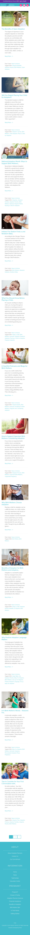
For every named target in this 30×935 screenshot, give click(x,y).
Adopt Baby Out (16, 676)
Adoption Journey (16, 131)
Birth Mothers (17, 67)
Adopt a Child (15, 334)
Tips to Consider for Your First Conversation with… (13, 783)
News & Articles (16, 63)
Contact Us (15, 856)
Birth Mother (15, 539)
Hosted (10, 927)
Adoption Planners (7, 6)
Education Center (15, 881)
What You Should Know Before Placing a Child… (13, 299)
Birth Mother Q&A (15, 907)
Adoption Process (16, 472)
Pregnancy (7, 754)
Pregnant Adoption (10, 340)
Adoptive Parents (9, 67)
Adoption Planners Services (15, 898)
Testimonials (15, 878)
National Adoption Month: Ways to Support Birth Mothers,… (14, 162)
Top (15, 923)
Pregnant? (15, 892)
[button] (21, 5)
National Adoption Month (16, 203)
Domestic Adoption (15, 336)
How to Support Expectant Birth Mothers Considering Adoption (13, 437)
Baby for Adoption (19, 678)
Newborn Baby (14, 272)
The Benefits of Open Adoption (13, 29)
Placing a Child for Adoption (12, 205)
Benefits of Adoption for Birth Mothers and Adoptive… (12, 569)
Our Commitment (15, 859)
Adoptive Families (14, 822)
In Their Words (15, 910)
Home (15, 872)
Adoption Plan (16, 820)
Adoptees (14, 200)
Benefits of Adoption (14, 608)
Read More (11, 56)
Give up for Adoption (17, 679)
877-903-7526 (21, 1)
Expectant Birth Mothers (16, 474)
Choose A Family (15, 895)
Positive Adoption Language (12, 681)
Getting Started (15, 913)
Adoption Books (16, 404)
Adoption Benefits (16, 65)
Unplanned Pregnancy (11, 476)
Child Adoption (13, 133)
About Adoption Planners (15, 853)
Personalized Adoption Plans (12, 753)
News (15, 875)
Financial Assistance (15, 901)
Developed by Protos (17, 927)
